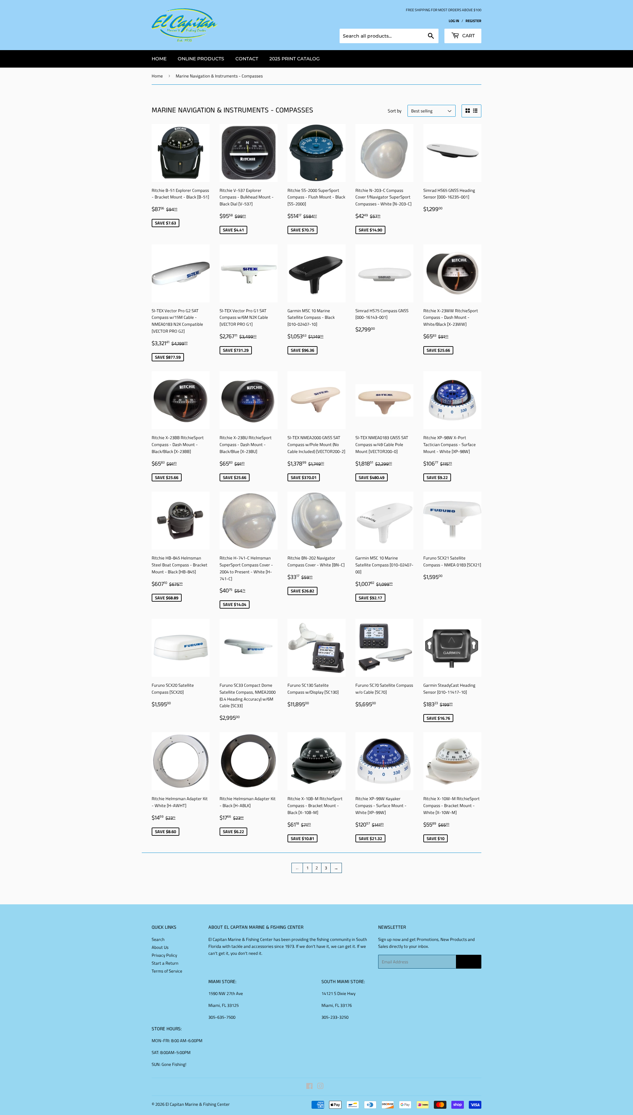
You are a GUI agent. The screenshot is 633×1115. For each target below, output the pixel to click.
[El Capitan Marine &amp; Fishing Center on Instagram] (320, 1087)
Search (158, 939)
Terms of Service (167, 971)
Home (157, 76)
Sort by (395, 110)
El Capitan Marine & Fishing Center (198, 1104)
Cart (468, 36)
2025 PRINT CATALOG (294, 59)
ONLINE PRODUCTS (201, 59)
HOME (159, 59)
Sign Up (468, 961)
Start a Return (165, 963)
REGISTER (473, 20)
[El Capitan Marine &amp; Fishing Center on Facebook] (309, 1087)
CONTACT (246, 59)
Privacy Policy (164, 955)
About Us (160, 947)
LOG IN (454, 20)
